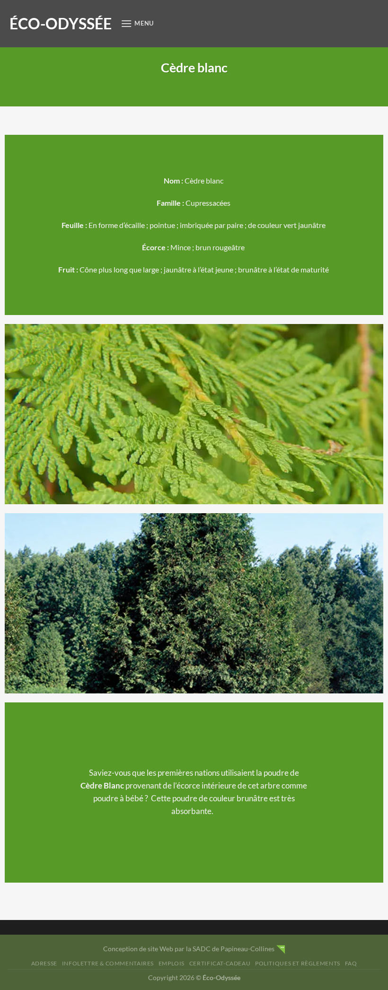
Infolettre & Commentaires (108, 963)
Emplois (172, 963)
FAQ (351, 963)
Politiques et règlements (297, 963)
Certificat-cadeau (219, 963)
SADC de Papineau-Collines (233, 949)
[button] (137, 23)
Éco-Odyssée (60, 23)
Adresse (44, 963)
